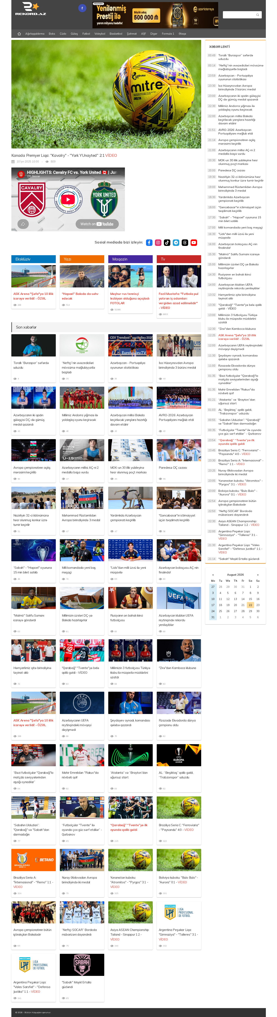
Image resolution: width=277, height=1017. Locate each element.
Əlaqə (182, 33)
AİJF (143, 33)
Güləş (74, 33)
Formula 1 (168, 33)
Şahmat (132, 33)
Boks (52, 33)
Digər (153, 33)
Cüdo (63, 33)
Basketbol (116, 33)
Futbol (86, 33)
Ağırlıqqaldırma (34, 33)
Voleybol (99, 33)
